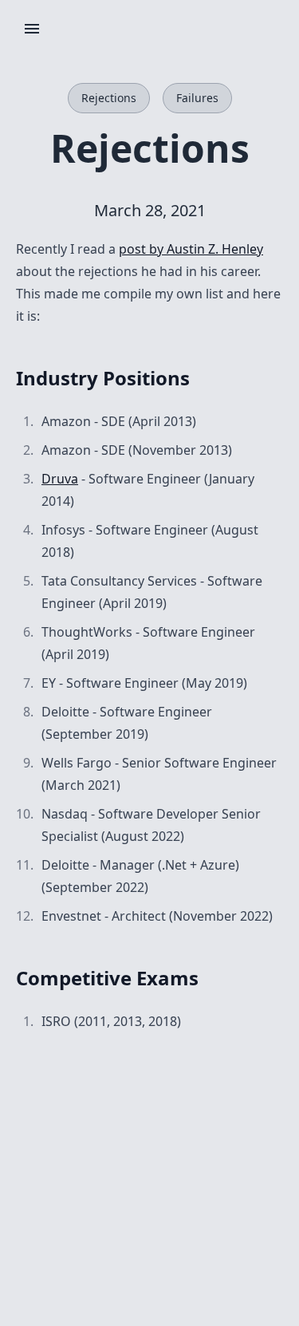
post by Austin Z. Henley (191, 249)
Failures (197, 97)
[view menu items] (32, 29)
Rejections (108, 97)
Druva (59, 478)
